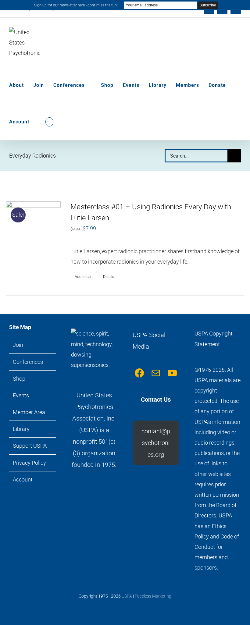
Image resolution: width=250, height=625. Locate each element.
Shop (19, 378)
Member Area (29, 412)
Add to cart (84, 277)
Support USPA (30, 445)
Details (108, 277)
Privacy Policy (29, 463)
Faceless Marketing (153, 596)
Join (18, 345)
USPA (127, 596)
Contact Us (156, 399)
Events (21, 395)
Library (21, 429)
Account (23, 479)
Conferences (28, 362)
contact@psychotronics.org (155, 443)
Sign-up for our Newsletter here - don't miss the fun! (76, 5)
